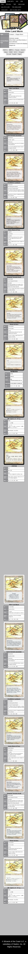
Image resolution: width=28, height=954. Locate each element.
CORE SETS (10, 1)
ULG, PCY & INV (5, 7)
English (19, 54)
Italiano (6, 52)
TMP (14, 4)
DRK (22, 1)
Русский (9, 54)
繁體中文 (11, 50)
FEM (2, 4)
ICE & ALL (8, 4)
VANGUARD (4, 10)
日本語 (10, 52)
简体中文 (5, 50)
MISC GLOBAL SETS (15, 10)
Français (17, 50)
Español (14, 54)
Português (21, 52)
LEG (17, 1)
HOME (3, 1)
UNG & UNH (21, 4)
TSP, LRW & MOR (16, 7)
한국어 (15, 52)
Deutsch (23, 50)
